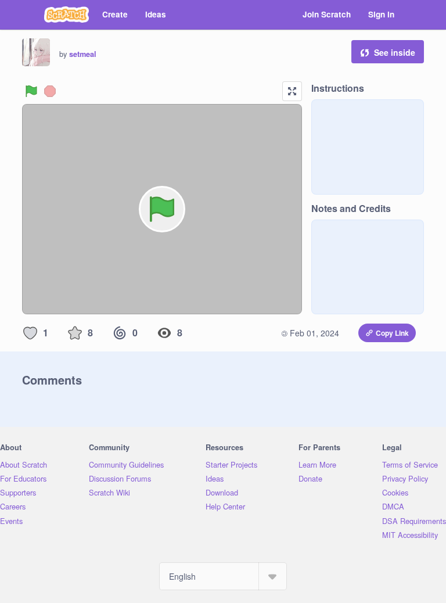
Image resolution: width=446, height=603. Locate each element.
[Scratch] (66, 14)
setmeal (82, 54)
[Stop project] (50, 91)
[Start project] (31, 91)
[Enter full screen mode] (292, 91)
